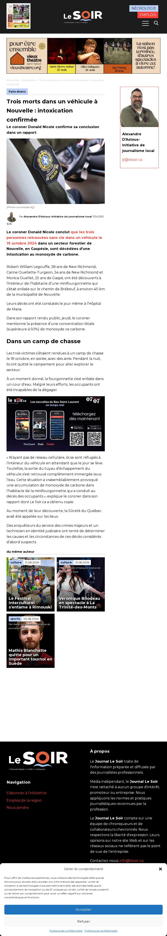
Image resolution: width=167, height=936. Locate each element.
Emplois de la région (24, 800)
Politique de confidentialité (66, 930)
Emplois (148, 15)
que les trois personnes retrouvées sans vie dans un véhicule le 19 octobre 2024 (54, 237)
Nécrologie (144, 8)
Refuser (83, 921)
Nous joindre (18, 808)
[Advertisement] (56, 700)
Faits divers (28, 80)
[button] (160, 869)
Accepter (83, 909)
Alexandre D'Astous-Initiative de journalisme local (58, 216)
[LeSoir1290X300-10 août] (83, 56)
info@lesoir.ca (132, 861)
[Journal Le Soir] (83, 16)
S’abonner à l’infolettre (26, 793)
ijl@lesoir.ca (132, 160)
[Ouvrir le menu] (145, 23)
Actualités (13, 80)
